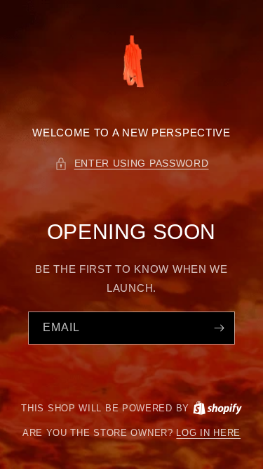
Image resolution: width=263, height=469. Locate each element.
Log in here (208, 433)
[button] (132, 163)
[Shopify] (217, 408)
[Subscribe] (218, 328)
